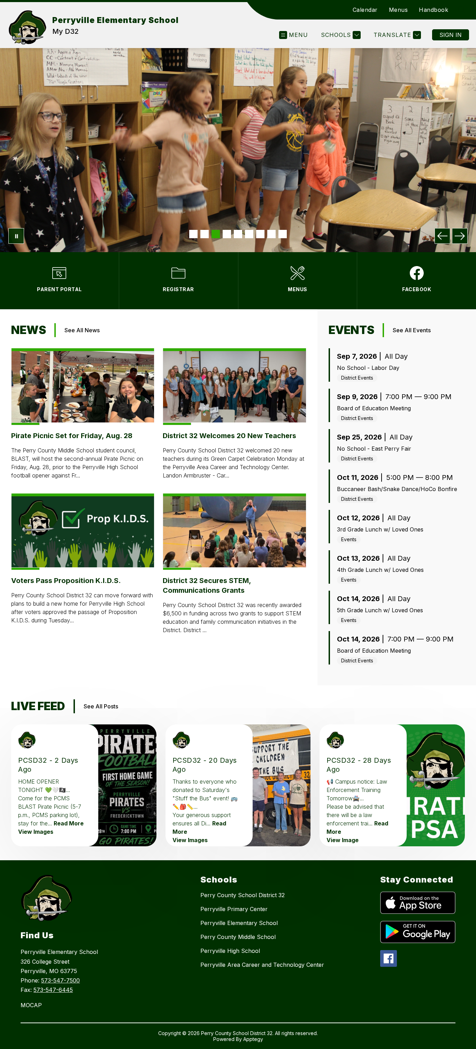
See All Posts (101, 706)
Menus (398, 9)
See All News (82, 330)
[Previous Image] (442, 236)
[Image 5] (238, 234)
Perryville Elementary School (239, 922)
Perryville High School (230, 950)
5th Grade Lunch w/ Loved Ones (380, 610)
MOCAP (31, 1005)
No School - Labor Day (368, 367)
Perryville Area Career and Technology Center (262, 964)
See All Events (412, 330)
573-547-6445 (53, 989)
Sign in (450, 34)
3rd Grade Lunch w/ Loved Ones (380, 529)
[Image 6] (249, 234)
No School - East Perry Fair (374, 448)
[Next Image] (460, 236)
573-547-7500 (60, 980)
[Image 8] (271, 234)
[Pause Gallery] (16, 236)
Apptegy (253, 1039)
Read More (69, 823)
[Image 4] (227, 234)
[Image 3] (216, 234)
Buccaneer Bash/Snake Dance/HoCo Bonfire (397, 488)
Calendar (365, 9)
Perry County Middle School (238, 936)
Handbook (433, 9)
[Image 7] (260, 234)
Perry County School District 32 (242, 895)
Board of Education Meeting (374, 408)
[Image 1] (193, 234)
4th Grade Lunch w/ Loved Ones (380, 569)
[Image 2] (204, 234)
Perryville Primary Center (234, 909)
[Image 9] (282, 234)
